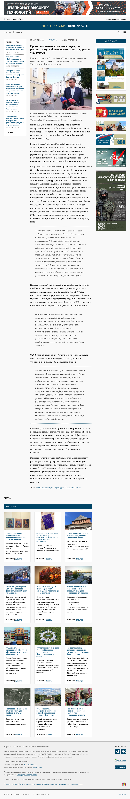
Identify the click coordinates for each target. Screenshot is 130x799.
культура (59, 487)
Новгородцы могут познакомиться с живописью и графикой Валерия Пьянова (15, 74)
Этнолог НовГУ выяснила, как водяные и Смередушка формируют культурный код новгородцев (15, 120)
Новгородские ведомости (27, 775)
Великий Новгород (45, 487)
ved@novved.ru (38, 767)
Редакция (122, 794)
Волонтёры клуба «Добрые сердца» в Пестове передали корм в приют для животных (15, 60)
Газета (19, 32)
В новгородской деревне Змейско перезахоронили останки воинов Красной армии (12, 104)
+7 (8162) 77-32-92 (30, 764)
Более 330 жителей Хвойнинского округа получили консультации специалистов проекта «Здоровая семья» (15, 88)
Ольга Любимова (73, 487)
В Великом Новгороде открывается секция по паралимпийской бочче (15, 47)
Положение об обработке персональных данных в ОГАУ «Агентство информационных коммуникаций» (43, 784)
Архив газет (111, 41)
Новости (7, 32)
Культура (53, 40)
